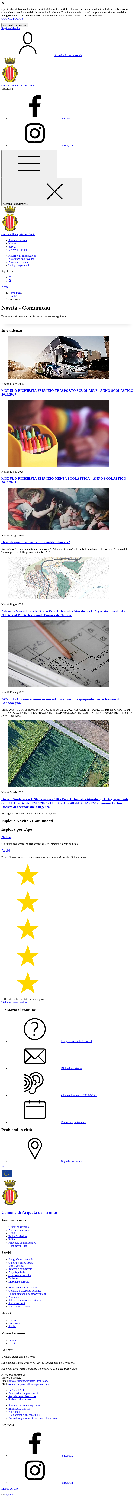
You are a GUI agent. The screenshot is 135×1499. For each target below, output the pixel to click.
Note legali (14, 1411)
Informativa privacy (19, 1408)
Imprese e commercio (20, 1268)
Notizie (12, 1319)
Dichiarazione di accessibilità (24, 1414)
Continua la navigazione (15, 25)
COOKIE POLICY (12, 18)
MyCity (8, 1494)
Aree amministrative (19, 1229)
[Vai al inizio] (2, 1167)
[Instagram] (9, 280)
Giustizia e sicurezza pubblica (24, 1290)
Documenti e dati (17, 1245)
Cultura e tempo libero (20, 1262)
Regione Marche (10, 28)
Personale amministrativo (22, 1242)
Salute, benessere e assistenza (24, 1300)
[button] (17, 240)
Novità (12, 296)
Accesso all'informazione (22, 255)
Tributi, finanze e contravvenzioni (27, 1293)
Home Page (14, 292)
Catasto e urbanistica (19, 1275)
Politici (12, 1239)
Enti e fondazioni (17, 1236)
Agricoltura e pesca (19, 1306)
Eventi (12, 1343)
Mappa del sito (9, 1488)
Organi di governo (18, 1226)
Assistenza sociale (18, 262)
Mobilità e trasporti (18, 1281)
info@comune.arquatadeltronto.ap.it (29, 1380)
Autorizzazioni (16, 1303)
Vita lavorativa (16, 1265)
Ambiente (13, 1297)
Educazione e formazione (22, 1287)
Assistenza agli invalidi (21, 258)
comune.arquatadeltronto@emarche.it (29, 1384)
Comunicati (14, 1323)
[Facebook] (9, 277)
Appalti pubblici (17, 1272)
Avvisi (12, 1326)
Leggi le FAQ (16, 1389)
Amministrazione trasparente (24, 1405)
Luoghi (12, 1339)
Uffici (11, 1233)
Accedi (5, 286)
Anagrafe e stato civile (20, 1259)
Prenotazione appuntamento (23, 1393)
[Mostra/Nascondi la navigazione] (29, 164)
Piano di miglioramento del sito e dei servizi (32, 1418)
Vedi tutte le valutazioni (14, 1002)
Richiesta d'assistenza (20, 1399)
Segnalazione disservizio (22, 1396)
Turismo (13, 1278)
